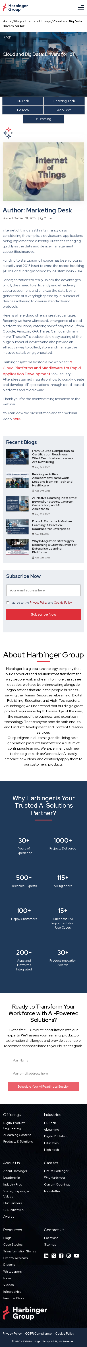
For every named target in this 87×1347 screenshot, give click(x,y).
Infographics (12, 1292)
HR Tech (50, 1123)
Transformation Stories (19, 1251)
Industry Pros (12, 1184)
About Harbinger (15, 1171)
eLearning (51, 1129)
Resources (12, 1229)
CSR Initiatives (13, 1210)
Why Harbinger (54, 1178)
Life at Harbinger (56, 1171)
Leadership (11, 1178)
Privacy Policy (39, 602)
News (7, 1278)
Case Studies (13, 1244)
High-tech (51, 1150)
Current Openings (57, 1184)
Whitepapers (12, 1271)
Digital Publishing (56, 1136)
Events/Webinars (15, 1258)
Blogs (18, 21)
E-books (9, 1265)
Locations (51, 1238)
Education (51, 1143)
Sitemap (50, 1244)
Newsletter (52, 1191)
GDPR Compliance (38, 1333)
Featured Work (13, 1298)
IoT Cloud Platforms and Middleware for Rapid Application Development (42, 367)
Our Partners (12, 1203)
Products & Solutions (18, 1141)
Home (7, 21)
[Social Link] (46, 1256)
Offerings (12, 1114)
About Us (11, 1162)
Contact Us (54, 1229)
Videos (8, 1285)
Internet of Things (38, 21)
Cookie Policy (63, 602)
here (16, 418)
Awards (8, 1217)
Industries (52, 1114)
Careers (51, 1162)
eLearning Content (17, 1135)
